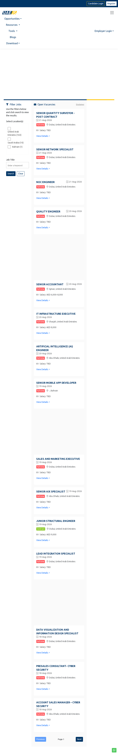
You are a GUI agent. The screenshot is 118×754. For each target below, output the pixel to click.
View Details (42, 136)
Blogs (13, 37)
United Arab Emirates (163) (14, 133)
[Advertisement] (59, 72)
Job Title (10, 160)
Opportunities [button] (12, 18)
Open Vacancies (46, 104)
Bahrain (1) (17, 147)
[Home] (9, 12)
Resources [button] (12, 24)
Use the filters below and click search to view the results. (17, 112)
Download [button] (12, 43)
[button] (114, 750)
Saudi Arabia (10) (16, 142)
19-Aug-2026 (45, 386)
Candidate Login (95, 3)
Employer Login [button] (103, 31)
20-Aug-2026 (75, 211)
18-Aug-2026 (45, 637)
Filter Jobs (15, 104)
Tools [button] (12, 31)
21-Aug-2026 (45, 120)
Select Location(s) (14, 121)
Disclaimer (80, 104)
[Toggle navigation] (112, 13)
